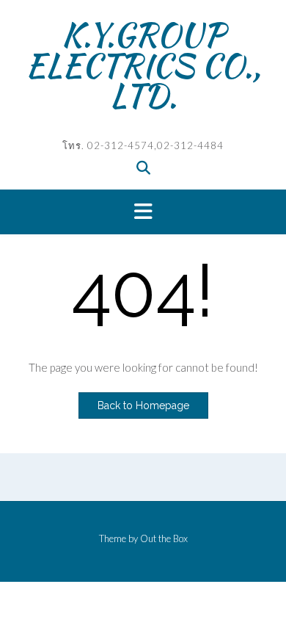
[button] (143, 212)
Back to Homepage (143, 405)
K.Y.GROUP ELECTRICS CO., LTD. (143, 65)
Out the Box (164, 538)
